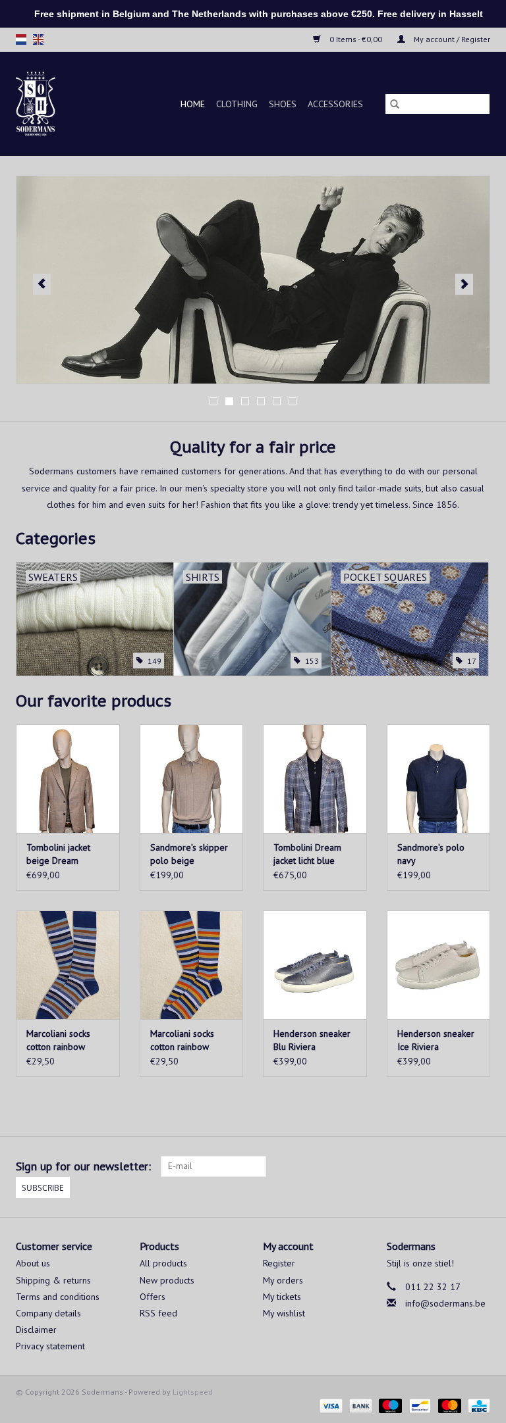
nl (21, 39)
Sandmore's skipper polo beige (189, 853)
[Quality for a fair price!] (42, 104)
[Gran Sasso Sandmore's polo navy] (439, 778)
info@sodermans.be (445, 1303)
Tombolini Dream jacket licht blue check (307, 854)
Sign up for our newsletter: (83, 1166)
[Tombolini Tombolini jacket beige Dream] (68, 778)
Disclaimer (36, 1330)
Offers (152, 1297)
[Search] (395, 103)
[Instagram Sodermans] (479, 1166)
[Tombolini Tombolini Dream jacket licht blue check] (315, 778)
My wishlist (284, 1313)
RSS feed (158, 1313)
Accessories (335, 104)
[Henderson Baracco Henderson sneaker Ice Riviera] (439, 965)
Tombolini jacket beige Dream (58, 853)
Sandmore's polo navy (430, 853)
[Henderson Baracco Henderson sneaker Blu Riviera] (315, 965)
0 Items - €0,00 (355, 39)
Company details (48, 1313)
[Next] (464, 284)
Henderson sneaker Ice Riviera (435, 1040)
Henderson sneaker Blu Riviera (312, 1040)
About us (33, 1263)
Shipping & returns (53, 1280)
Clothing (237, 104)
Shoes (282, 104)
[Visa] (330, 1405)
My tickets (282, 1297)
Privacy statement (50, 1346)
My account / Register (451, 39)
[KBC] (476, 1405)
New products (167, 1280)
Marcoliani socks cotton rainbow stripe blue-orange (187, 1040)
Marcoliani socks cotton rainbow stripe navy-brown (62, 1040)
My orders (283, 1280)
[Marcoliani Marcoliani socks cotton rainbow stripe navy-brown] (68, 965)
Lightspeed (193, 1392)
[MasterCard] (448, 1405)
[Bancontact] (418, 1405)
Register (279, 1263)
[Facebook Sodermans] (455, 1166)
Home (193, 104)
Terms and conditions (57, 1297)
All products (163, 1263)
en (38, 39)
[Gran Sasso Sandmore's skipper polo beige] (192, 778)
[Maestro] (389, 1405)
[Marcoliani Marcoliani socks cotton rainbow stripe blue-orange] (192, 965)
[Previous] (42, 284)
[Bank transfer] (359, 1405)
